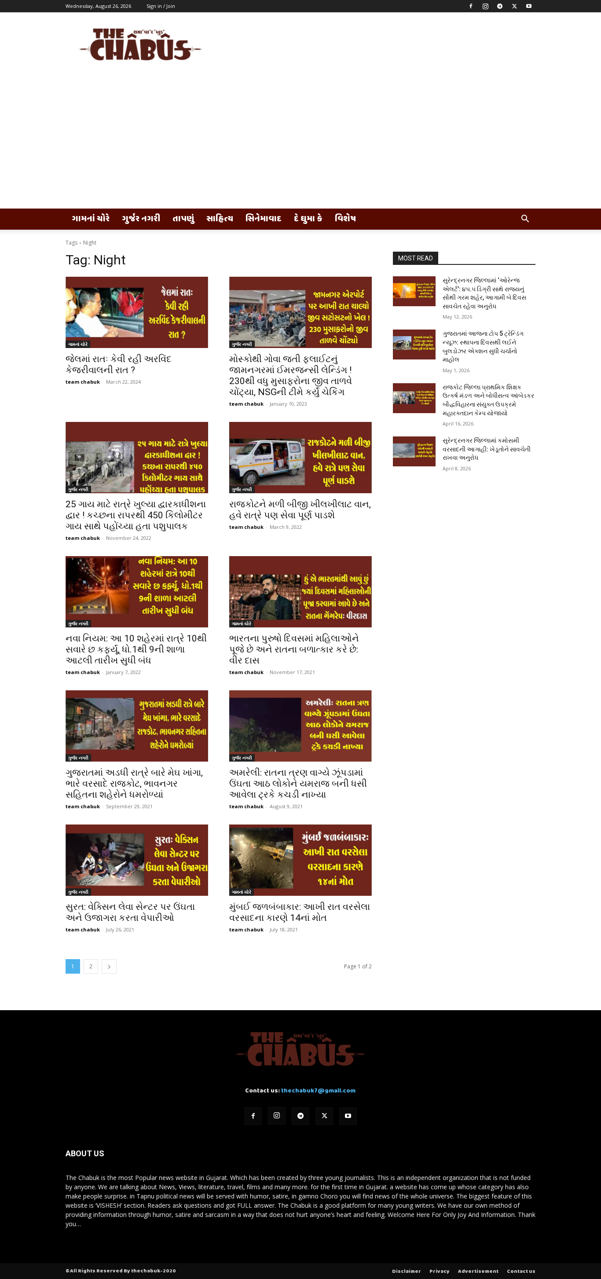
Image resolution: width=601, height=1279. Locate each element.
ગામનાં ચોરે (91, 219)
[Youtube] (528, 6)
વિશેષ (345, 219)
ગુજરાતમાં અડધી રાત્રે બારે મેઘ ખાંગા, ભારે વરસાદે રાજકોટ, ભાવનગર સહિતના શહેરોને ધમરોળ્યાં (134, 783)
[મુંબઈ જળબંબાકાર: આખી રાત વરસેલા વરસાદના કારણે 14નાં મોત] (300, 860)
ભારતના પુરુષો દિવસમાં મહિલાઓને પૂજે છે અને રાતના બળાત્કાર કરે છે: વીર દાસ (294, 649)
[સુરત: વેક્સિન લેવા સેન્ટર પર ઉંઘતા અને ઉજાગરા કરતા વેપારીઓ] (137, 860)
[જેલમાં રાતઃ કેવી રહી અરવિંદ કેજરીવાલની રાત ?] (137, 312)
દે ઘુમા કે (308, 219)
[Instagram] (485, 6)
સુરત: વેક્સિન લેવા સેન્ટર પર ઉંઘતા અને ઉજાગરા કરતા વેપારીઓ (130, 912)
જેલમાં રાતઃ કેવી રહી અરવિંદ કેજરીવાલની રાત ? (119, 364)
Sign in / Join (161, 6)
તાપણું (183, 219)
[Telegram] (499, 6)
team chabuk (83, 381)
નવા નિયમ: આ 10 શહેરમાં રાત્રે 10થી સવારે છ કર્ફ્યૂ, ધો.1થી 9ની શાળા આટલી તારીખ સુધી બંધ (136, 649)
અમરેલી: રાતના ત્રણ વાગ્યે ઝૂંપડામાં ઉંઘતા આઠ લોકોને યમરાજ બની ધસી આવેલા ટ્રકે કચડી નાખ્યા (298, 783)
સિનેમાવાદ (264, 219)
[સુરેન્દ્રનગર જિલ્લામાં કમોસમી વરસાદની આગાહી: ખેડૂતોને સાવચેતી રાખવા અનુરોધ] (414, 451)
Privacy (439, 1271)
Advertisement (478, 1271)
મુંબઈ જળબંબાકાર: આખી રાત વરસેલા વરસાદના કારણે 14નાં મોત (299, 912)
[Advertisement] (300, 142)
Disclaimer (406, 1271)
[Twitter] (514, 6)
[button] (524, 220)
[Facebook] (470, 6)
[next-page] (109, 966)
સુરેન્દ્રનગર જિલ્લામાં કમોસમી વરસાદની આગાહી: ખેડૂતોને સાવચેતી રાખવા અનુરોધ (487, 449)
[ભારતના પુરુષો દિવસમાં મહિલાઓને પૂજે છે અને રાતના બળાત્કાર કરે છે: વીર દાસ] (300, 591)
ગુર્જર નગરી (141, 219)
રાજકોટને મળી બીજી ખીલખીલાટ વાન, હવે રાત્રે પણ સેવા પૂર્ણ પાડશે (300, 509)
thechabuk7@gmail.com (318, 1091)
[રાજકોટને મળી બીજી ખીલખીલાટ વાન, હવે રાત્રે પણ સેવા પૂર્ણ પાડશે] (300, 457)
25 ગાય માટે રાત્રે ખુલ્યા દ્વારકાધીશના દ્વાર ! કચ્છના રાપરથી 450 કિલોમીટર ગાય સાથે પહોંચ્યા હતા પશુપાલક (136, 515)
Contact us (521, 1271)
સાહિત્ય (219, 219)
